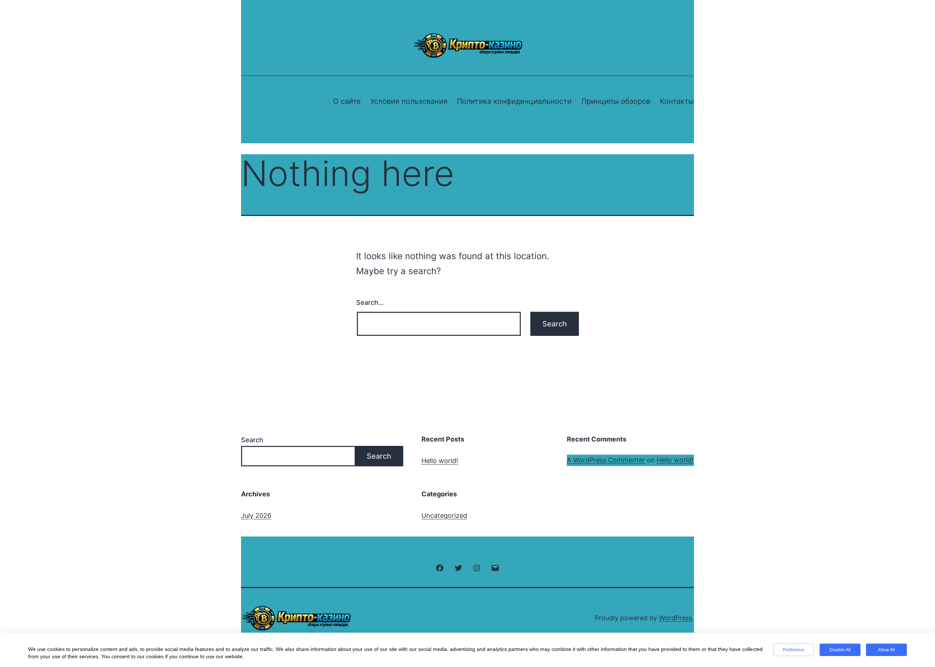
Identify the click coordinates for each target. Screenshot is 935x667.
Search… (370, 302)
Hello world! (439, 461)
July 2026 (256, 515)
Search (252, 440)
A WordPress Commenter (606, 460)
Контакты (677, 101)
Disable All (840, 649)
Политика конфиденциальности (514, 101)
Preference (794, 649)
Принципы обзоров (615, 101)
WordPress (675, 618)
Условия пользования (408, 101)
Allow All (886, 649)
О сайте (347, 101)
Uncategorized (444, 515)
